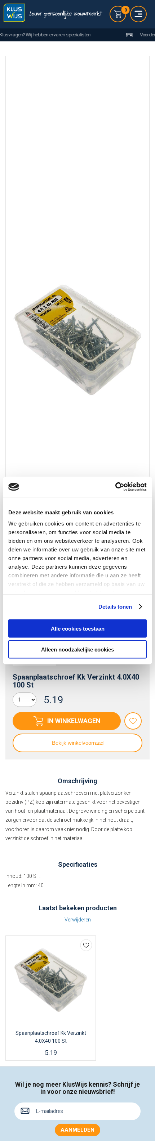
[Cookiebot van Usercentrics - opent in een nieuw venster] (115, 487)
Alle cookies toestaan (78, 628)
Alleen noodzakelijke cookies (77, 649)
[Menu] (138, 14)
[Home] (14, 14)
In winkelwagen (74, 721)
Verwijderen (78, 920)
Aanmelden (77, 1130)
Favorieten (133, 721)
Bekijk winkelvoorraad (77, 743)
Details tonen (115, 607)
